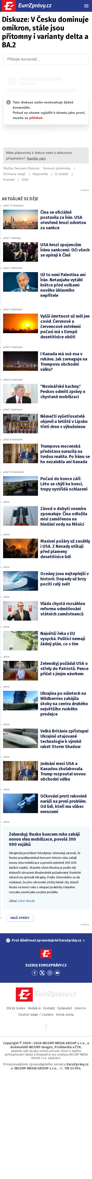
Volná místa (65, 1015)
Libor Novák (26, 901)
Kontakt (49, 1008)
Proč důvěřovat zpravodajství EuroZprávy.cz (46, 940)
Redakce (34, 1008)
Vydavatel (64, 1008)
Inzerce (80, 1008)
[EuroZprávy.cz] (31, 6)
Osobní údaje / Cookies (36, 1015)
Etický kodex (15, 1008)
